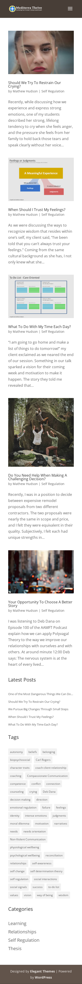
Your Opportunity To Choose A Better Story (40, 604)
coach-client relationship (50, 768)
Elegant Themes (42, 971)
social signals (18, 887)
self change (17, 871)
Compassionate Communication (47, 776)
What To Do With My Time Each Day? (39, 326)
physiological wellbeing (24, 847)
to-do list (53, 887)
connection (53, 784)
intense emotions (36, 816)
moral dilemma (19, 823)
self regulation (19, 879)
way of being (45, 895)
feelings (61, 807)
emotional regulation (23, 807)
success (38, 887)
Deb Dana (49, 792)
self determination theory (46, 871)
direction (41, 799)
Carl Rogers (43, 760)
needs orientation (34, 831)
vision (27, 895)
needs (14, 831)
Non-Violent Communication (28, 839)
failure (46, 807)
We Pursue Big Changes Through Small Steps (38, 709)
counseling (17, 792)
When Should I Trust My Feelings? (36, 209)
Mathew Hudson (25, 91)
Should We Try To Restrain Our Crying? (34, 84)
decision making (20, 799)
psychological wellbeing (25, 855)
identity (14, 816)
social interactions (45, 879)
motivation (42, 823)
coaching (15, 776)
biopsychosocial (20, 760)
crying (33, 792)
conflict (36, 784)
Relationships (22, 932)
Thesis (15, 948)
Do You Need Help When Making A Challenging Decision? (37, 477)
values (14, 895)
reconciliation (54, 855)
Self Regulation (52, 91)
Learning (17, 923)
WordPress (43, 977)
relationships (18, 863)
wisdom (63, 895)
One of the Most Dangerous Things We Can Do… (40, 694)
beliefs (32, 752)
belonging (49, 752)
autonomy (16, 752)
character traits (20, 768)
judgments (59, 816)
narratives (60, 823)
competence (18, 784)
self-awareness (41, 863)
